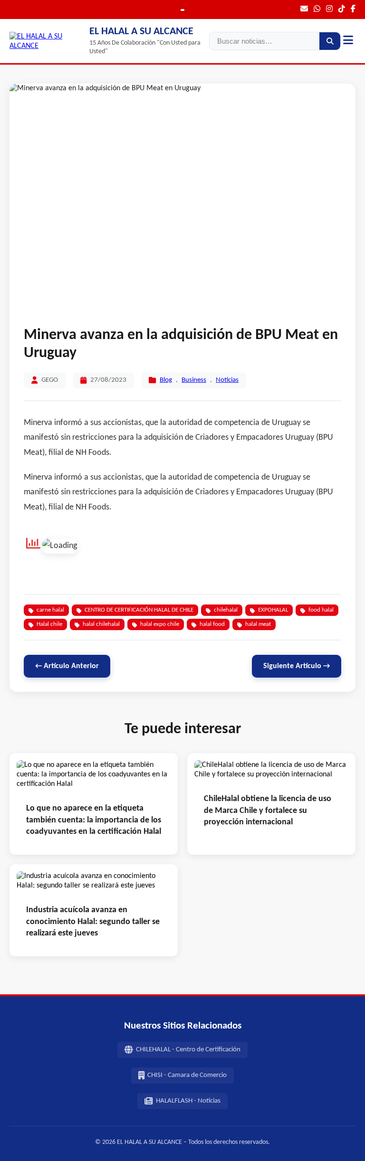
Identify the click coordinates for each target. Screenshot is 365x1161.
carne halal (50, 610)
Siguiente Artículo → (296, 666)
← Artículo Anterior (67, 666)
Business (194, 380)
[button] (348, 41)
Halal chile (49, 624)
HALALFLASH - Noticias (188, 1100)
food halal (321, 610)
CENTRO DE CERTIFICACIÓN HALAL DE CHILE (139, 610)
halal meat (258, 624)
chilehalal (226, 610)
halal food (212, 624)
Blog (166, 380)
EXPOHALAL (273, 610)
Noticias (227, 380)
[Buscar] (329, 41)
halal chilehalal (101, 624)
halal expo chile (159, 624)
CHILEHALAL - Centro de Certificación (188, 1049)
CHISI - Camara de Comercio (187, 1075)
